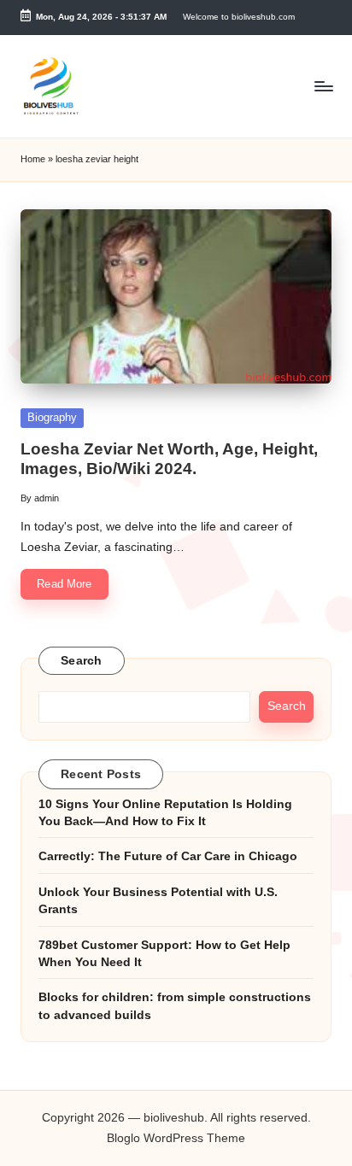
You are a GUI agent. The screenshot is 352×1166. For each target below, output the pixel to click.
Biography (52, 417)
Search (82, 660)
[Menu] (322, 86)
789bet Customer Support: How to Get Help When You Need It (164, 954)
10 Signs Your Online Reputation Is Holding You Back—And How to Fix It (165, 813)
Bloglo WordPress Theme (176, 1138)
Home (33, 159)
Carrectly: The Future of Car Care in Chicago (167, 856)
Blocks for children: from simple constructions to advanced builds (174, 1006)
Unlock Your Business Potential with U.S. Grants (158, 901)
